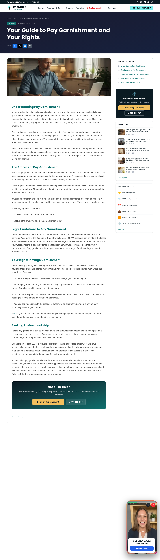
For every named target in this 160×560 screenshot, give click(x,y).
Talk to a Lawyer (141, 548)
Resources (112, 8)
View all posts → (123, 178)
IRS (16, 314)
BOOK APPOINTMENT (142, 8)
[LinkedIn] (145, 2)
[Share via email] (30, 46)
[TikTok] (152, 2)
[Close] (153, 505)
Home (9, 18)
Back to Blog (18, 417)
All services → (122, 230)
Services (41, 8)
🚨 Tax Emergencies (94, 8)
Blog (14, 18)
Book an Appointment (48, 402)
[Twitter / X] (141, 2)
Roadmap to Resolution (75, 8)
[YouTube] (148, 2)
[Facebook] (137, 2)
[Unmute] (148, 505)
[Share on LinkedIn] (25, 46)
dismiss (142, 556)
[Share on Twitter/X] (20, 46)
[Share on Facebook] (15, 46)
